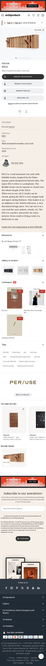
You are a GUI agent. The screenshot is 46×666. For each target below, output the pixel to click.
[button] (42, 22)
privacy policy (39, 522)
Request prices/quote (23, 76)
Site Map (29, 663)
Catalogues (9, 282)
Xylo (4, 136)
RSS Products (18, 663)
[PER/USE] (23, 387)
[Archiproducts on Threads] (28, 588)
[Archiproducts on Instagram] (12, 588)
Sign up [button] (18, 23)
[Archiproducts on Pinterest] (17, 588)
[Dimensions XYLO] (23, 250)
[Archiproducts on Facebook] (7, 588)
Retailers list (23, 98)
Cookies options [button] (23, 658)
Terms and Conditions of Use (18, 660)
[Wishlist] (33, 15)
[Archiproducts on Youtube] (33, 588)
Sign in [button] (9, 23)
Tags (4, 344)
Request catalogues (23, 83)
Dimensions (7, 235)
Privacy (12, 658)
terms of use (26, 522)
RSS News (35, 660)
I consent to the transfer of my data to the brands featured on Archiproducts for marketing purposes (21, 517)
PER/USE (6, 63)
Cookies (34, 658)
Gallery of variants (10, 260)
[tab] (23, 597)
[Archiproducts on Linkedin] (38, 588)
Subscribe (24, 538)
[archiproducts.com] (12, 15)
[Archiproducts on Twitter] (22, 588)
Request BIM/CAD (23, 91)
